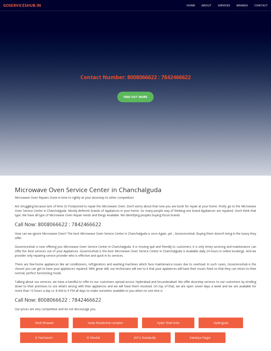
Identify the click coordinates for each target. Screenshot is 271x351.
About (206, 5)
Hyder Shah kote (194, 323)
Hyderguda (47, 338)
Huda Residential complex (121, 323)
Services (224, 5)
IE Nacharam (108, 338)
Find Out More (135, 97)
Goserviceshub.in (22, 5)
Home (191, 5)
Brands (242, 5)
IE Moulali (168, 338)
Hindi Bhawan (49, 323)
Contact (261, 5)
